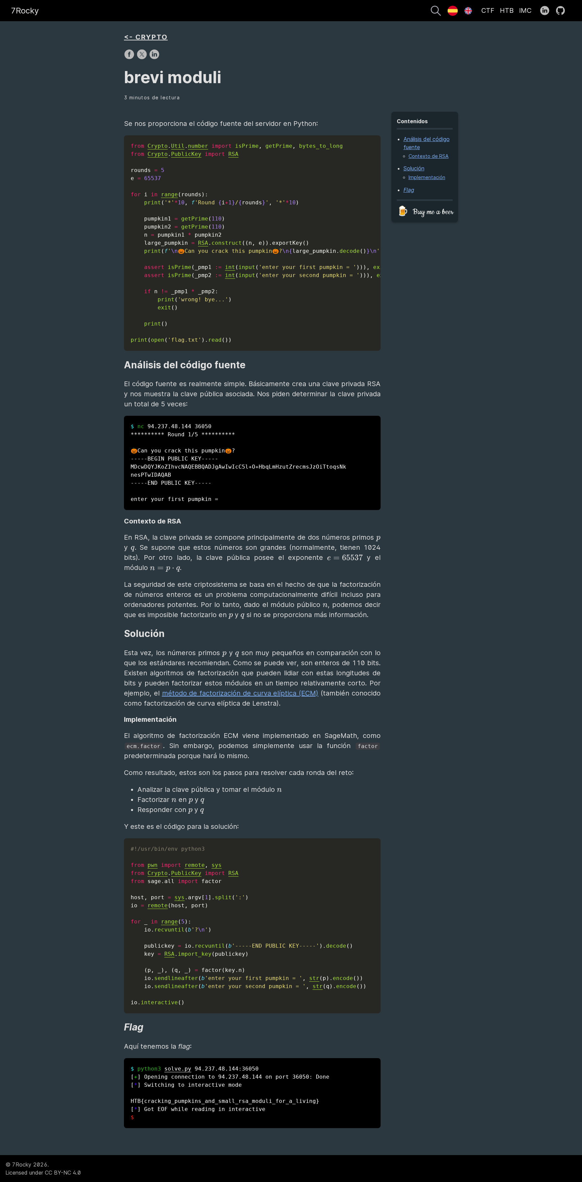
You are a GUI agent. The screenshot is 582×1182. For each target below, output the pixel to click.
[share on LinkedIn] (154, 57)
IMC (525, 10)
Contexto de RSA (429, 156)
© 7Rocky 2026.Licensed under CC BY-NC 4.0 (43, 1168)
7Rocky (25, 10)
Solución (413, 168)
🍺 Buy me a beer (425, 212)
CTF (487, 10)
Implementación (427, 177)
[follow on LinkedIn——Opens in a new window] (547, 11)
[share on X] (142, 57)
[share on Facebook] (130, 57)
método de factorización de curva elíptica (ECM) (240, 693)
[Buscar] (436, 12)
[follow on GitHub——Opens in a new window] (562, 11)
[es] (453, 11)
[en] (468, 11)
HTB (507, 10)
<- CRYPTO (146, 37)
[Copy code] (374, 142)
